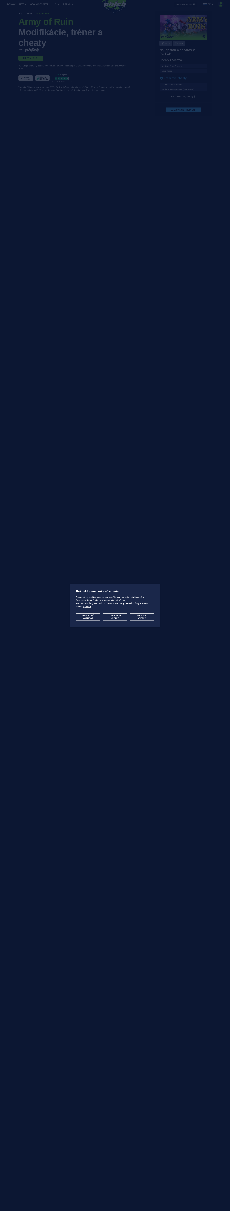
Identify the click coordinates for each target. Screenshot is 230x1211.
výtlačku (87, 607)
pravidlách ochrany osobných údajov (123, 603)
